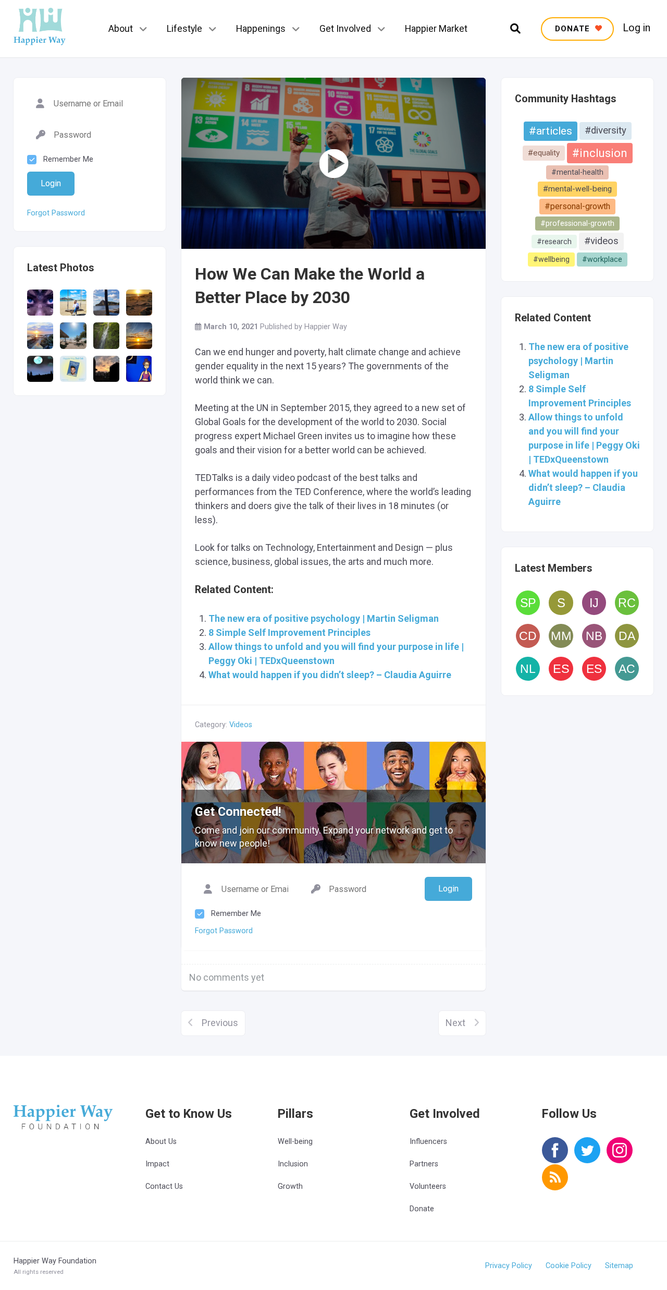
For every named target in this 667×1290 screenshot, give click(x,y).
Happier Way (325, 326)
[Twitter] (587, 1157)
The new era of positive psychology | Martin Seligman (578, 360)
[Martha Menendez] (561, 636)
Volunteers (428, 1186)
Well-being (295, 1141)
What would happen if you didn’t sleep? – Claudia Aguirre (583, 487)
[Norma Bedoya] (594, 636)
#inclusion (599, 153)
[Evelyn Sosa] (561, 669)
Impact (157, 1164)
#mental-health (577, 172)
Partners (424, 1164)
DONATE (573, 28)
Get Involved (345, 28)
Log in (636, 28)
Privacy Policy (508, 1265)
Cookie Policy (568, 1265)
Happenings (261, 28)
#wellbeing (551, 259)
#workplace (602, 259)
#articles (550, 131)
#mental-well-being (577, 189)
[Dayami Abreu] (627, 636)
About (120, 28)
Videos (240, 724)
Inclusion (293, 1164)
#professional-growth (577, 223)
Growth (290, 1186)
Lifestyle (184, 28)
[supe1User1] (561, 602)
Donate (422, 1208)
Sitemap (619, 1265)
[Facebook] (555, 1157)
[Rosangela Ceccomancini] (627, 602)
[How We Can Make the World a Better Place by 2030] (333, 163)
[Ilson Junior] (594, 602)
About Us (161, 1141)
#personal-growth (577, 206)
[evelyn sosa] (594, 669)
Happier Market (436, 28)
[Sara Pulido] (528, 602)
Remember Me (68, 159)
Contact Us (164, 1186)
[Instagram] (619, 1157)
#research (554, 241)
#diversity (605, 130)
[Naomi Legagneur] (528, 669)
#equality (544, 153)
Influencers (428, 1141)
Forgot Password (56, 213)
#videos (601, 241)
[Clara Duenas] (528, 636)
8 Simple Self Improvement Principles (289, 632)
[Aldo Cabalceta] (627, 669)
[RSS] (555, 1184)
